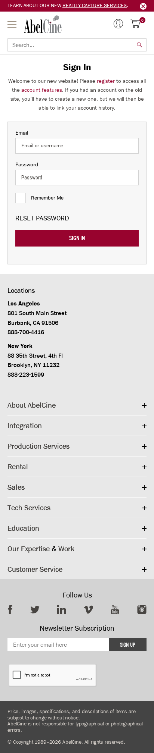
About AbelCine (31, 405)
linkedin (61, 609)
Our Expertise (28, 549)
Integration (24, 425)
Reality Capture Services (94, 5)
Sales (16, 487)
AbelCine (43, 24)
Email (21, 133)
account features (41, 90)
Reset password (42, 218)
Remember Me (47, 198)
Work (66, 549)
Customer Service (34, 569)
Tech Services (28, 507)
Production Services (38, 446)
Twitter (35, 609)
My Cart (142, 20)
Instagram (142, 609)
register (106, 81)
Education (23, 528)
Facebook (10, 609)
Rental (17, 466)
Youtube (115, 609)
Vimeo (88, 609)
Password (26, 164)
